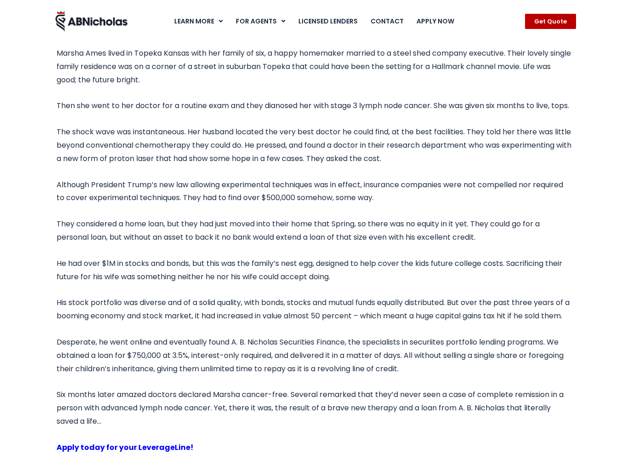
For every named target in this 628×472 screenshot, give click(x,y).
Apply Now (435, 21)
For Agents (256, 21)
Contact (387, 21)
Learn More (194, 21)
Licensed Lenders (328, 21)
